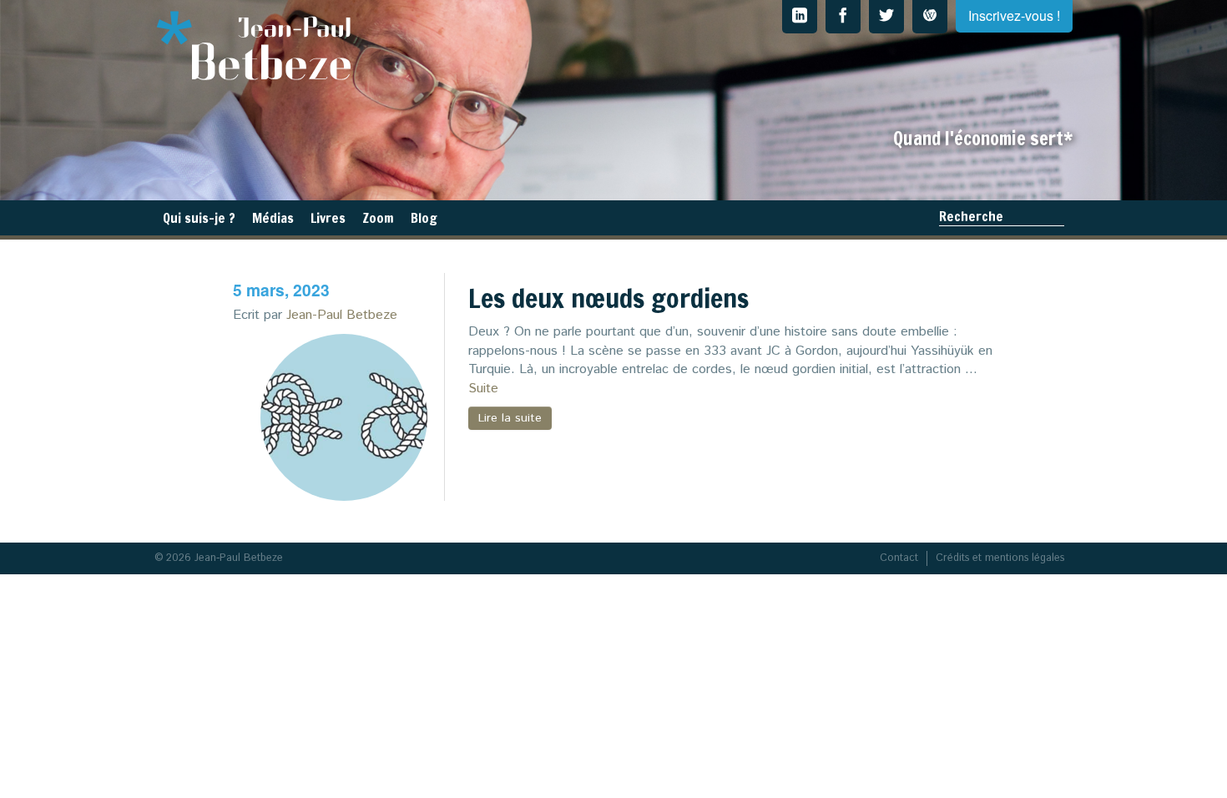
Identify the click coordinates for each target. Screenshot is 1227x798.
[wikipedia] (929, 16)
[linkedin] (799, 16)
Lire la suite (510, 418)
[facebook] (843, 16)
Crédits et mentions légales (1000, 558)
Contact (899, 558)
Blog (424, 218)
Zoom (378, 218)
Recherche (971, 216)
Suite (483, 388)
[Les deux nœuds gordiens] (343, 417)
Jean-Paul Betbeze (341, 315)
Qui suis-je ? (199, 218)
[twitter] (886, 16)
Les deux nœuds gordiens (608, 298)
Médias (273, 218)
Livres (328, 218)
